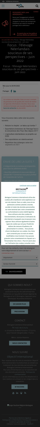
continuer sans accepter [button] (28, 185)
